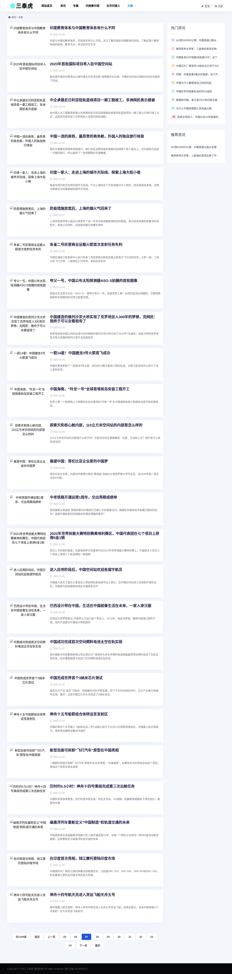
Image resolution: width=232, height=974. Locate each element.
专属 (75, 5)
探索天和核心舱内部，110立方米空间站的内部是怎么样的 (96, 425)
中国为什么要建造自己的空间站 (194, 82)
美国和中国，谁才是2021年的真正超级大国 (198, 99)
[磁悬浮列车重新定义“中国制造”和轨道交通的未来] (28, 833)
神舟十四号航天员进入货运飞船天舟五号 (82, 895)
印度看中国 (92, 5)
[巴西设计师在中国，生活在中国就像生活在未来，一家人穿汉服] (28, 617)
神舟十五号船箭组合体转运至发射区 (79, 714)
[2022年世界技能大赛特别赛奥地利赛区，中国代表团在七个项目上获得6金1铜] (28, 545)
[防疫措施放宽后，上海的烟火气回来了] (28, 220)
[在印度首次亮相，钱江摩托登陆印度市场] (28, 870)
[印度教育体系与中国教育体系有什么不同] (28, 39)
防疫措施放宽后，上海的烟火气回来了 (80, 209)
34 (70, 945)
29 (108, 936)
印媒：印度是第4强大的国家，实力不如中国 (198, 74)
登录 (207, 6)
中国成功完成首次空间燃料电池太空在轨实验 (86, 642)
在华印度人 (113, 5)
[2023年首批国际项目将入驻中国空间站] (28, 75)
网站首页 (47, 5)
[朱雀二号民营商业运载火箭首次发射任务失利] (28, 256)
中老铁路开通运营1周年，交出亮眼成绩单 (83, 497)
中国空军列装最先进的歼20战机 (194, 91)
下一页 (83, 945)
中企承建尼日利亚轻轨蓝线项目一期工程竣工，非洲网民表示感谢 (102, 100)
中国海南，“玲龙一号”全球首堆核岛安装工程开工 (90, 389)
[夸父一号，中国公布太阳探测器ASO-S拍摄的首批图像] (28, 292)
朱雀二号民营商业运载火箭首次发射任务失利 (86, 245)
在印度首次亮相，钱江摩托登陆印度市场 (82, 858)
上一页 (51, 936)
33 (151, 936)
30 (119, 936)
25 (64, 936)
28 (97, 936)
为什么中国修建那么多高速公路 (194, 108)
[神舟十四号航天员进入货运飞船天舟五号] (28, 906)
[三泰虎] (21, 7)
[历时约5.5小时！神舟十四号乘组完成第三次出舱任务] (28, 797)
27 (86, 936)
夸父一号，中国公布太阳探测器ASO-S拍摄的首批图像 (93, 281)
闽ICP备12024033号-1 (76, 968)
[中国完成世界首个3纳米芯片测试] (28, 689)
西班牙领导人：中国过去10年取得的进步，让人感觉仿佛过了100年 (199, 116)
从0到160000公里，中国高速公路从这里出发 (198, 40)
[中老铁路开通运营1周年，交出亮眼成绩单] (28, 508)
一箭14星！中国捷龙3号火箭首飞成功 (80, 353)
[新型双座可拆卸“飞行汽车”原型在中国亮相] (28, 761)
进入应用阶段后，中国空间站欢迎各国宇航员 (86, 570)
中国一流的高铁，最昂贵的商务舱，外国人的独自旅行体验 (97, 136)
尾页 (97, 945)
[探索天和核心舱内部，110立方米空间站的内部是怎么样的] (28, 436)
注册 (220, 6)
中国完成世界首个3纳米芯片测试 (76, 678)
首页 (14, 17)
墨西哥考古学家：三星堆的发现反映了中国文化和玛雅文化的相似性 (198, 48)
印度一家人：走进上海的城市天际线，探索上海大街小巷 (95, 172)
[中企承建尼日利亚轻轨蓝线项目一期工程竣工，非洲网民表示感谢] (28, 111)
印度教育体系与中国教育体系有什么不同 (82, 28)
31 (130, 936)
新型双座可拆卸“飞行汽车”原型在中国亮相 (84, 750)
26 (75, 936)
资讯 (63, 5)
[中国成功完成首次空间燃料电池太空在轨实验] (28, 653)
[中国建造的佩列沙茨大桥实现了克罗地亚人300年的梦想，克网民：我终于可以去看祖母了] (28, 328)
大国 (130, 5)
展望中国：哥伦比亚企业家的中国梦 (79, 461)
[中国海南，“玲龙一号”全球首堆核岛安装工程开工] (28, 400)
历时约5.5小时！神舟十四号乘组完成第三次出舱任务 (92, 786)
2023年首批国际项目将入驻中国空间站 (81, 64)
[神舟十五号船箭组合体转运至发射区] (28, 725)
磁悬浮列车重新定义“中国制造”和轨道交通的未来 (90, 822)
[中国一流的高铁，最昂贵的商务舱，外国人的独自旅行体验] (28, 147)
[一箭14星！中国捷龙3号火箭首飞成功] (28, 364)
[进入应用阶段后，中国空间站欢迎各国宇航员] (28, 581)
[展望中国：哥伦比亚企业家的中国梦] (28, 472)
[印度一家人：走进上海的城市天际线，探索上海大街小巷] (28, 183)
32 (140, 936)
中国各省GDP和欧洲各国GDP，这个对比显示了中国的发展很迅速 (198, 57)
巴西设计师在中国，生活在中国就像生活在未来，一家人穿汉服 (100, 606)
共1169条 (21, 936)
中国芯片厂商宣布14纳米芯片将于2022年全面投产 (198, 65)
